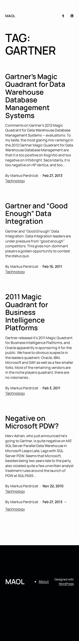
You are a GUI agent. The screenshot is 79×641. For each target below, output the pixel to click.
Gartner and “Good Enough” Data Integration (36, 213)
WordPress (66, 584)
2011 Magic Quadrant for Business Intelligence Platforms (26, 312)
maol (10, 15)
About (44, 581)
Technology (15, 180)
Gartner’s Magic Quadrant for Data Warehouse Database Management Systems (35, 96)
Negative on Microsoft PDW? (32, 422)
